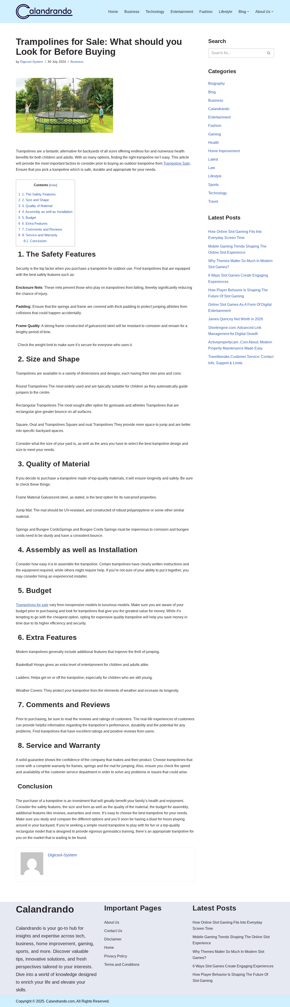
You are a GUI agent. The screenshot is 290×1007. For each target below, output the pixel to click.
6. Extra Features (33, 223)
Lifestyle (225, 12)
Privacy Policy (115, 956)
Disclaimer (112, 939)
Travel (213, 201)
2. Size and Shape (33, 200)
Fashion (206, 12)
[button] (248, 11)
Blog (212, 92)
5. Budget (27, 217)
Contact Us (113, 931)
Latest (213, 159)
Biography (216, 83)
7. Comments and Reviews (40, 229)
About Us (111, 922)
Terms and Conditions (121, 964)
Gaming (214, 134)
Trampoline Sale (176, 163)
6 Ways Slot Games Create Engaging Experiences (233, 966)
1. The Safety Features (37, 194)
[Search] (269, 53)
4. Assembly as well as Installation (45, 212)
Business (131, 12)
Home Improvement (224, 151)
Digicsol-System (31, 61)
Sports (213, 185)
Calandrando (218, 109)
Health (213, 143)
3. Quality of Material (35, 206)
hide (53, 185)
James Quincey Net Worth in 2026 (235, 319)
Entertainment (182, 12)
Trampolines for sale (32, 605)
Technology (155, 12)
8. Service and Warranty (38, 235)
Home (113, 12)
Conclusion (35, 241)
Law (211, 168)
